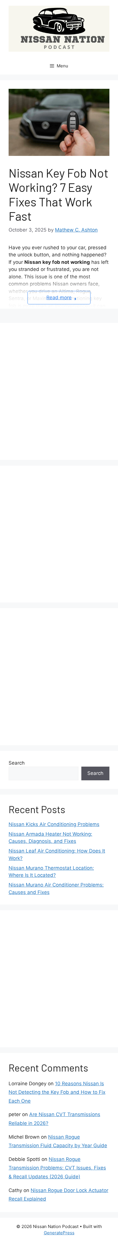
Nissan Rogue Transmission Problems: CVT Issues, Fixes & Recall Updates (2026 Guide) (57, 1167)
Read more (59, 297)
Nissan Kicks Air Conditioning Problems (54, 824)
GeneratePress (59, 1232)
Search (17, 763)
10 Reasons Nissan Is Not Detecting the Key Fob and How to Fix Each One (57, 1092)
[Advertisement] (59, 390)
